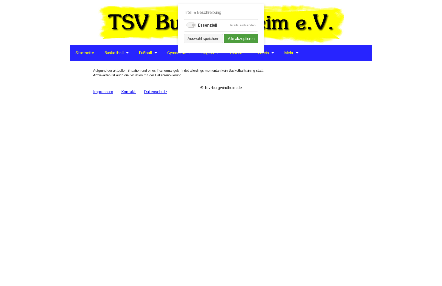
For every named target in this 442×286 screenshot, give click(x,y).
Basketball (114, 52)
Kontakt (128, 91)
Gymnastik (176, 52)
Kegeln (207, 52)
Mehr (288, 52)
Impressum (103, 91)
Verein (263, 52)
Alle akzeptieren (241, 38)
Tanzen (235, 52)
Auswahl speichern (203, 38)
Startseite (84, 52)
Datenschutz (155, 91)
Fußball (145, 52)
